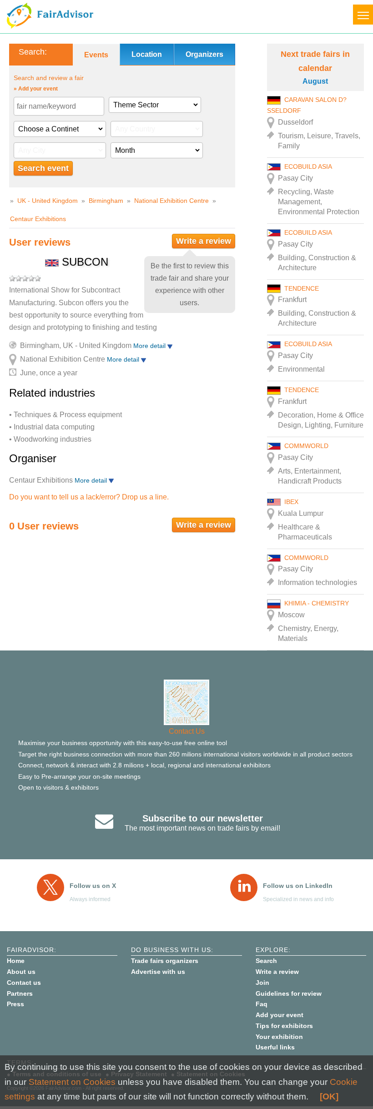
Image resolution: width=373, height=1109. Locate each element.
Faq (261, 1004)
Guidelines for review (289, 993)
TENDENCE (301, 288)
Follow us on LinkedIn (298, 885)
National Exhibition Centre (171, 200)
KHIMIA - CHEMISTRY (316, 603)
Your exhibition (279, 1036)
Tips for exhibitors (284, 1025)
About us (21, 971)
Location (146, 54)
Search (266, 960)
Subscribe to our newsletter (202, 818)
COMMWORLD (306, 445)
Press (15, 1004)
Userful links (275, 1047)
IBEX (291, 501)
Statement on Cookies (72, 1082)
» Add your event (36, 89)
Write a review (203, 241)
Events (96, 55)
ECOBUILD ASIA (308, 166)
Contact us (24, 982)
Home (16, 960)
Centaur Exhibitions (38, 218)
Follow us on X (93, 885)
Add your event (279, 1014)
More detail (150, 345)
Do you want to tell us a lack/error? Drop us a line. (89, 497)
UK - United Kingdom (47, 200)
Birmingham (106, 200)
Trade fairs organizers (164, 960)
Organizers (204, 54)
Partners (20, 993)
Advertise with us (158, 971)
